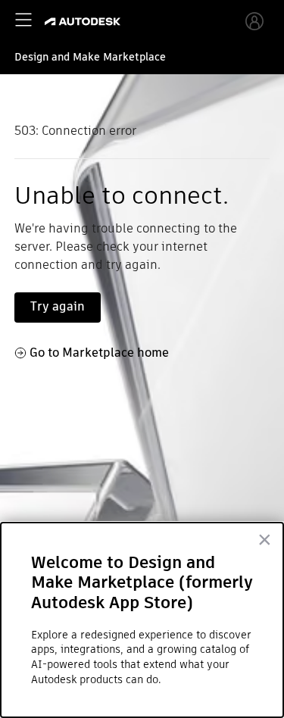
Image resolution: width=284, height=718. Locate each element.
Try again (57, 306)
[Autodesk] (84, 22)
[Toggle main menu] (23, 20)
